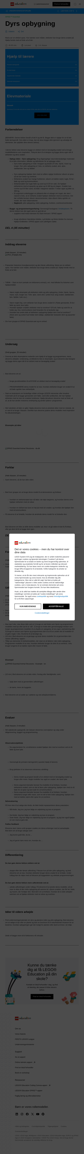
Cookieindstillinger (42, 613)
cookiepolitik (41, 596)
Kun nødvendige (28, 606)
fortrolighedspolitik (61, 596)
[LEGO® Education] (23, 543)
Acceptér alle (56, 606)
